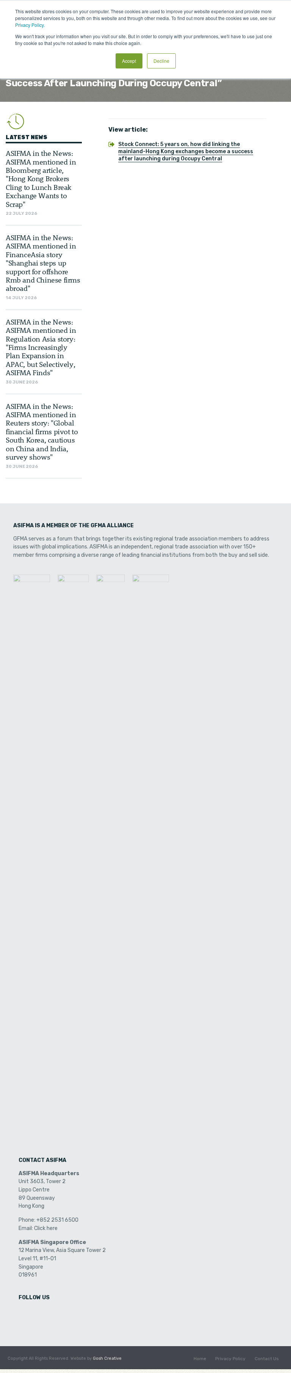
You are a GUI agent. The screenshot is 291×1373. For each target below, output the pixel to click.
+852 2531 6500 (57, 1220)
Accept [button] (129, 60)
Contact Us (267, 1358)
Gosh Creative (107, 1358)
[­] (25, 1313)
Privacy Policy (230, 1358)
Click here (46, 1228)
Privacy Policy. (30, 25)
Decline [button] (161, 60)
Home (200, 1358)
